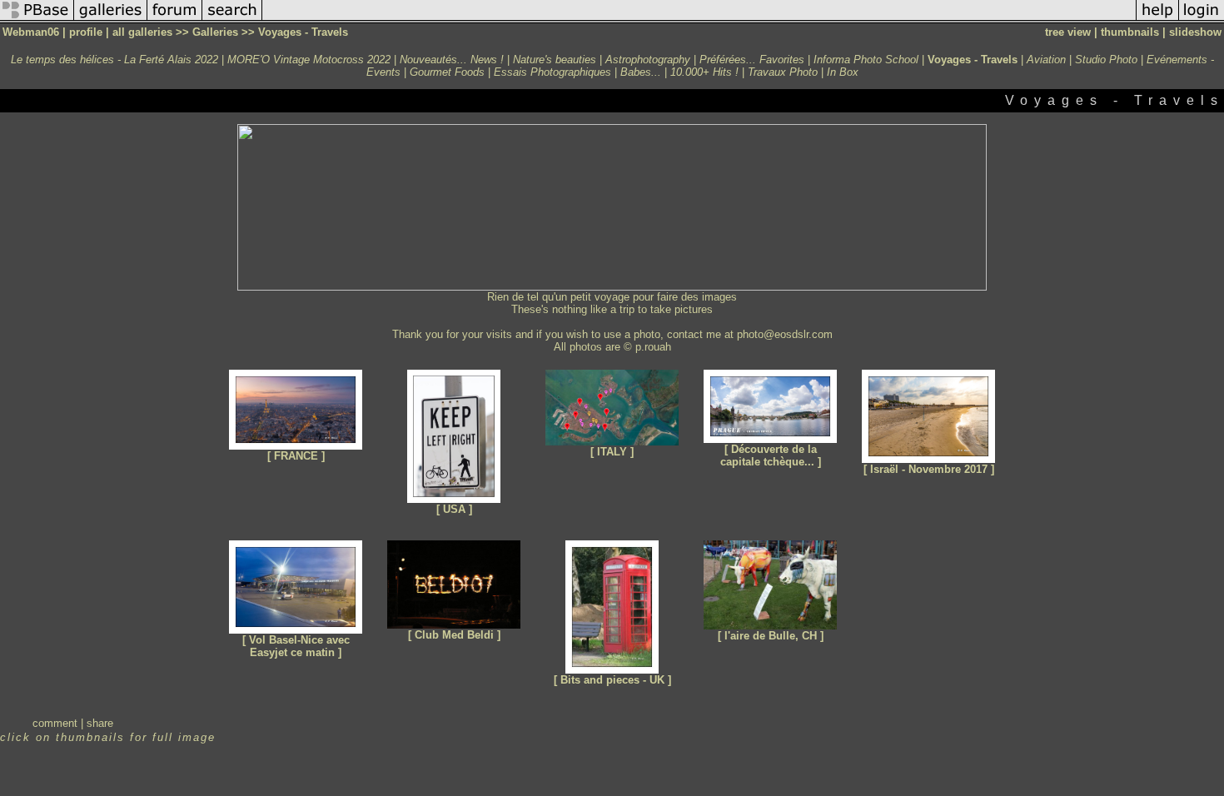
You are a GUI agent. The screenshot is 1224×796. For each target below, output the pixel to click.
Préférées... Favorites (751, 59)
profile (85, 32)
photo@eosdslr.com (785, 334)
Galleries (215, 32)
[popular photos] (699, 19)
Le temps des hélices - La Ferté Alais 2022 (114, 59)
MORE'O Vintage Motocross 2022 (309, 59)
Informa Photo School (866, 59)
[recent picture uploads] (110, 19)
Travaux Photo (783, 72)
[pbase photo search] (232, 19)
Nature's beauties (554, 59)
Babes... (640, 72)
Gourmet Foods (447, 72)
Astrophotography (647, 59)
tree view (1068, 32)
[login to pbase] (1201, 19)
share (100, 723)
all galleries (142, 32)
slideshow (1195, 32)
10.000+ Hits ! (704, 72)
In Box (842, 72)
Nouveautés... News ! (452, 59)
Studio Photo (1106, 59)
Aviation (1046, 59)
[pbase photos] (37, 19)
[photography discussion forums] (174, 19)
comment (54, 723)
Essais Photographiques (552, 72)
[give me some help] (1157, 19)
